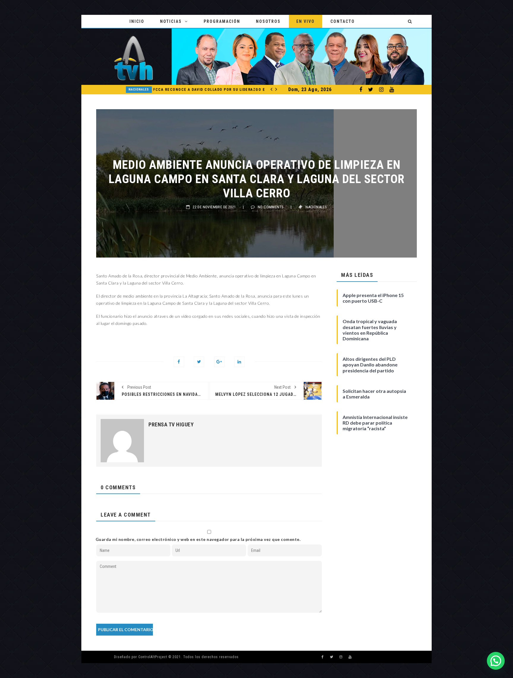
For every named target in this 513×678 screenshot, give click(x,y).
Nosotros (268, 21)
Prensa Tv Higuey (171, 424)
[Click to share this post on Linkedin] (239, 362)
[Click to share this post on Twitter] (199, 362)
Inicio (136, 21)
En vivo (305, 21)
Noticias (171, 21)
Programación (222, 21)
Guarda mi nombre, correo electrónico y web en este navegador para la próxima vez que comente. (198, 539)
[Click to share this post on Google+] (219, 362)
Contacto (342, 21)
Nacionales (114, 89)
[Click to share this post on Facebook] (179, 362)
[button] (496, 661)
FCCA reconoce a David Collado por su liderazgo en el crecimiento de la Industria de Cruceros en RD (188, 90)
